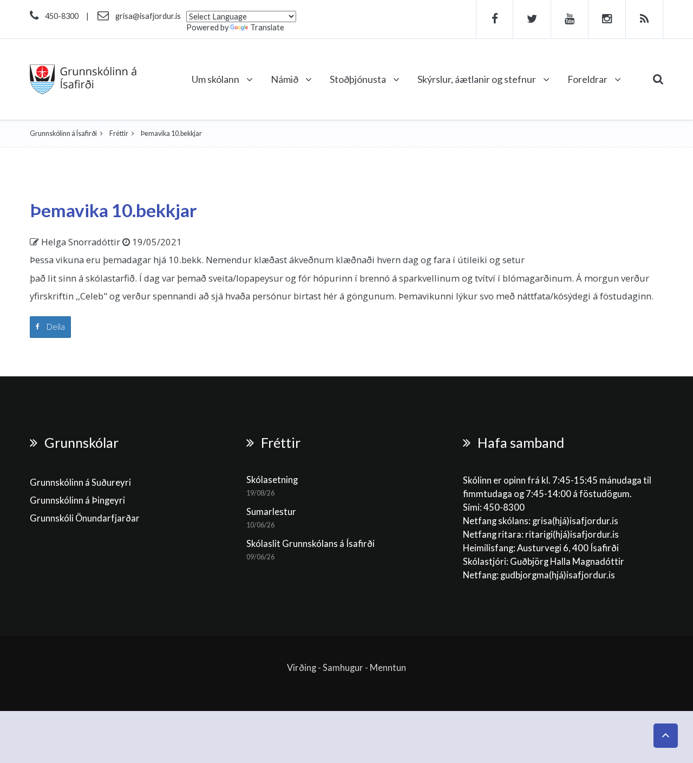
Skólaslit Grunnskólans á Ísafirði (310, 543)
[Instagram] (607, 19)
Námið (285, 79)
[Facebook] (494, 19)
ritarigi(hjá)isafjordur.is (572, 534)
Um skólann (216, 79)
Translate (267, 27)
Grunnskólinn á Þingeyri (77, 500)
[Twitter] (532, 19)
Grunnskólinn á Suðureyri (80, 482)
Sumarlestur (271, 511)
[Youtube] (570, 19)
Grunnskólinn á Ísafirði (63, 133)
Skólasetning (272, 479)
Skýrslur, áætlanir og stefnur (477, 79)
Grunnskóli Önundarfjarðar (85, 518)
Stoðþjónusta (359, 79)
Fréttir (118, 133)
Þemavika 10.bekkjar (113, 210)
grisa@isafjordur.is (148, 16)
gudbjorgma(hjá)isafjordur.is (558, 575)
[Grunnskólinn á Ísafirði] (83, 79)
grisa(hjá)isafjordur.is (575, 521)
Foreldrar (588, 79)
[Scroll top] (665, 735)
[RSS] (644, 19)
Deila (55, 326)
